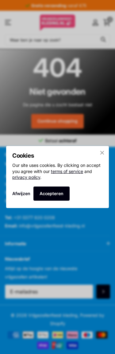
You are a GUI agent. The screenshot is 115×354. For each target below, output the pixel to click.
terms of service (67, 171)
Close (102, 152)
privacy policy (26, 177)
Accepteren (51, 193)
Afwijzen (21, 193)
